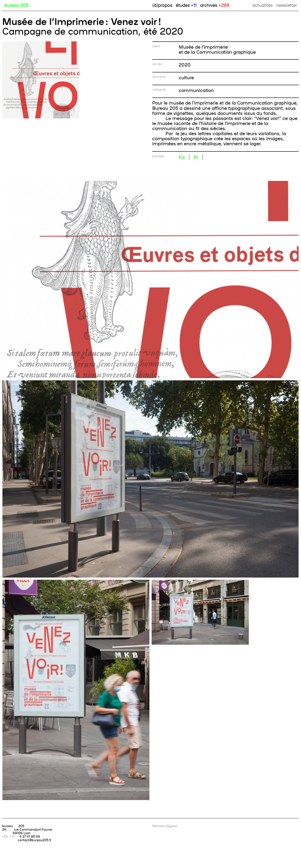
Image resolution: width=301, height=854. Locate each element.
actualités (262, 5)
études (186, 5)
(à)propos (162, 5)
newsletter (286, 5)
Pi (196, 157)
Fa (182, 157)
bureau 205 (16, 5)
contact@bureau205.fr (34, 840)
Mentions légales (164, 826)
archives (214, 5)
